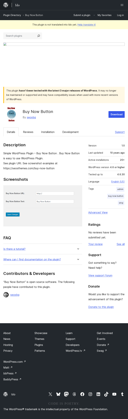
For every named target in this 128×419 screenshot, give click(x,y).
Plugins (38, 345)
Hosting (8, 345)
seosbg (31, 117)
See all (121, 244)
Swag (102, 350)
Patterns (39, 350)
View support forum (100, 275)
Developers (73, 345)
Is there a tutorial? (14, 249)
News (6, 339)
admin (120, 189)
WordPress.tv (76, 350)
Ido (13, 394)
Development (70, 132)
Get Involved (105, 333)
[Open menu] (122, 5)
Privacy (7, 350)
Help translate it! (87, 24)
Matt (8, 367)
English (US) (118, 181)
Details (11, 132)
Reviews (28, 132)
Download (116, 114)
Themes (39, 339)
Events (101, 339)
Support (120, 132)
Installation (47, 132)
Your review (95, 244)
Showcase (40, 333)
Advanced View (98, 212)
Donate (103, 345)
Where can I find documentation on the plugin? (32, 259)
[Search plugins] (38, 35)
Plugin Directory (12, 15)
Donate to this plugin (101, 307)
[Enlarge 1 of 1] (77, 189)
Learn (69, 333)
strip (121, 203)
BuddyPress (12, 379)
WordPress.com (14, 361)
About (7, 333)
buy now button (115, 196)
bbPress (10, 373)
